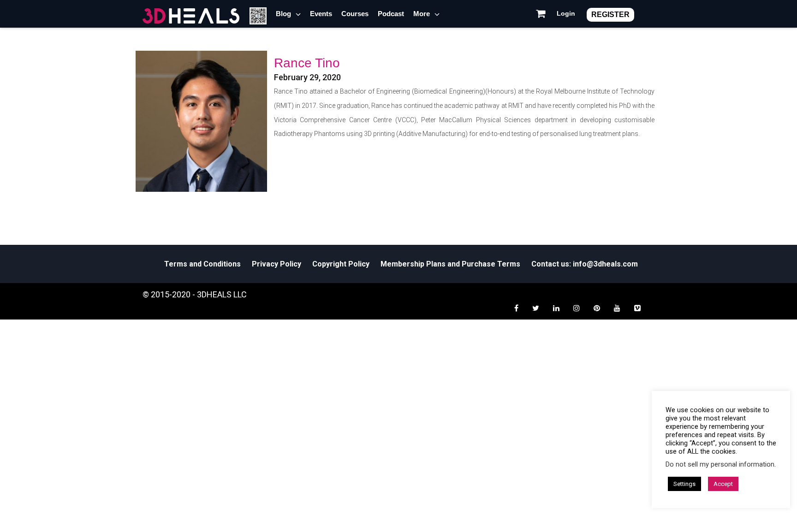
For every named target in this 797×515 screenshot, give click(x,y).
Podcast (391, 14)
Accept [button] (723, 483)
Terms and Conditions (202, 264)
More (421, 14)
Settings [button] (684, 483)
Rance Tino (307, 63)
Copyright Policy (340, 264)
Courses (355, 14)
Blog (283, 14)
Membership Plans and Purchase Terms (450, 264)
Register (610, 14)
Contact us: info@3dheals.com (584, 264)
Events (321, 14)
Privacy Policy (276, 264)
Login (566, 13)
